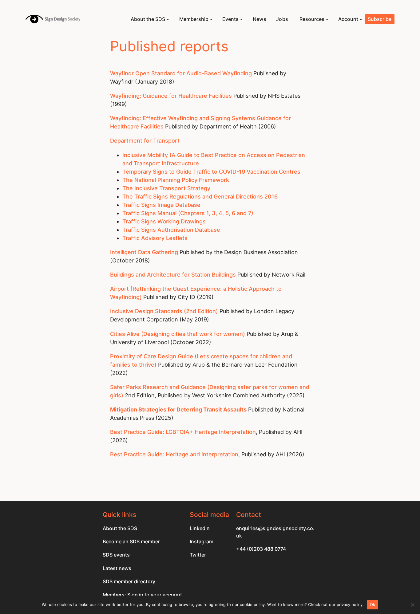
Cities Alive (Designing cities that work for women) (178, 334)
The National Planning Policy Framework (176, 180)
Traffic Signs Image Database (161, 205)
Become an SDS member (131, 541)
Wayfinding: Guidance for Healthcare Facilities (171, 95)
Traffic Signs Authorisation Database (171, 229)
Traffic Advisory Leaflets (155, 238)
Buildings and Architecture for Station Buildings (173, 274)
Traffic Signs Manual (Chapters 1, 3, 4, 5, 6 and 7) (187, 213)
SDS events (116, 555)
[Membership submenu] (211, 19)
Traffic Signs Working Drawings (164, 221)
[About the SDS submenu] (167, 19)
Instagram (201, 541)
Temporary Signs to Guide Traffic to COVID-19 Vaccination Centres (212, 171)
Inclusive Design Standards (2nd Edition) (165, 311)
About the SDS (120, 528)
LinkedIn (200, 528)
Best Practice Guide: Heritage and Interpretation (174, 454)
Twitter (198, 555)
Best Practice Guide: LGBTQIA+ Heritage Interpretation (183, 432)
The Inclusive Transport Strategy (166, 188)
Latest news (117, 568)
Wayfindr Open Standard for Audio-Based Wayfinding (181, 73)
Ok (372, 604)
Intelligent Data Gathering (145, 252)
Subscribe (379, 19)
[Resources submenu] (327, 19)
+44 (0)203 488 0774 (261, 549)
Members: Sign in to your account (142, 595)
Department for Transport (145, 140)
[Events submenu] (241, 19)
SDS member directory (129, 581)
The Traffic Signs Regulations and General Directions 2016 (200, 196)
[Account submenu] (361, 19)
